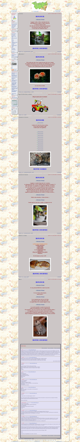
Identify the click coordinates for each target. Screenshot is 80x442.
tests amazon (13, 48)
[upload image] (40, 19)
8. (21, 402)
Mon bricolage (13, 49)
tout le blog (13, 51)
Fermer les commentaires (57, 435)
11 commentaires (59, 114)
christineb (23, 410)
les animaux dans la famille (27, 172)
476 (55, 440)
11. (21, 423)
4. (21, 371)
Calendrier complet (14, 105)
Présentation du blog (14, 24)
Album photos (13, 26)
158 (45, 440)
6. (21, 387)
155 (14, 58)
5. (21, 379)
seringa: (13, 78)
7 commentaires (59, 276)
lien (22, 51)
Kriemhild (23, 393)
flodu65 (23, 423)
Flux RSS (15, 69)
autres (12, 47)
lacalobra (23, 416)
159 (47, 440)
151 (34, 440)
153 (37, 440)
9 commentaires (59, 51)
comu (22, 387)
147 (27, 440)
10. (21, 416)
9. (21, 410)
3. (21, 363)
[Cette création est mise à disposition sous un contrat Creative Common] (14, 64)
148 (29, 440)
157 (43, 440)
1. (21, 349)
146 (25, 440)
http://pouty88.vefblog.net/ (32, 349)
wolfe (22, 371)
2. (21, 357)
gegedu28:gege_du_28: (15, 89)
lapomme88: (14, 75)
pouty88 (32, 51)
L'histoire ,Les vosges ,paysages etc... (14, 42)
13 (15, 102)
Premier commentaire (44, 435)
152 (35, 440)
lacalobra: (14, 80)
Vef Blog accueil (15, 97)
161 (50, 440)
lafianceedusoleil (24, 402)
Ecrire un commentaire (50, 435)
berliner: (14, 91)
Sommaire (13, 27)
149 (30, 440)
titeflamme (23, 363)
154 (38, 440)
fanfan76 (23, 357)
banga (22, 349)
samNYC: (14, 84)
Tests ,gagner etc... (14, 33)
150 (32, 440)
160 (48, 440)
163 (53, 440)
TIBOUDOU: (14, 73)
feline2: (14, 86)
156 (42, 440)
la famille (13, 44)
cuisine (25, 276)
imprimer (20, 51)
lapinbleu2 (23, 379)
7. (21, 393)
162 (51, 440)
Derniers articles (14, 25)
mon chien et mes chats (27, 51)
